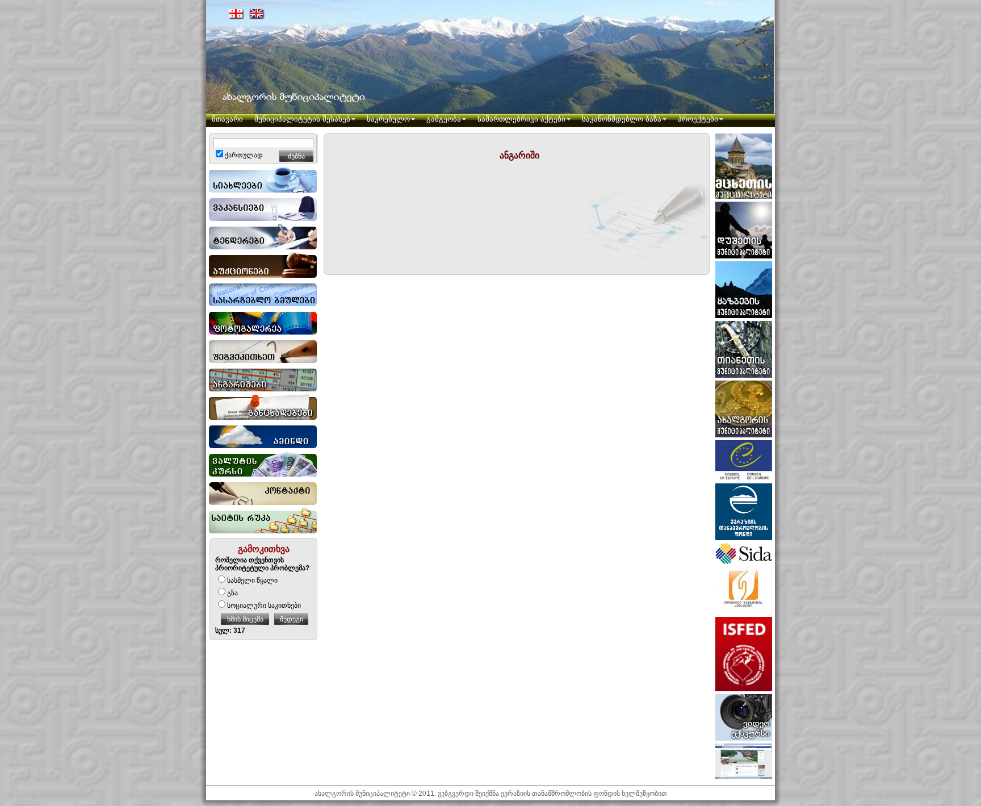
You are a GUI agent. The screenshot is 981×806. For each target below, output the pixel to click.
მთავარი (227, 119)
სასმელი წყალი (252, 580)
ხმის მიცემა (245, 619)
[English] (257, 14)
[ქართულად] (236, 14)
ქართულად (244, 155)
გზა (232, 593)
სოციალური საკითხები (264, 605)
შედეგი (291, 619)
